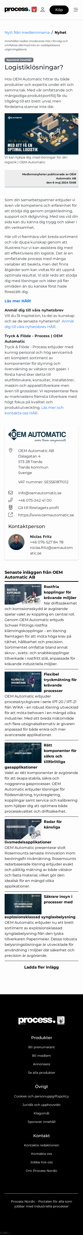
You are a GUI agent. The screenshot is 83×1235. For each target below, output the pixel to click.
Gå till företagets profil (38, 508)
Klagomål (41, 1113)
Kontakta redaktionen (41, 1145)
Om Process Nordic (41, 1171)
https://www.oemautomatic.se (46, 515)
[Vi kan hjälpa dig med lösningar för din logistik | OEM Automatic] (41, 134)
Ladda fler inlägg (41, 967)
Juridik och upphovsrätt (41, 1105)
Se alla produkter (41, 1073)
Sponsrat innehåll (42, 1122)
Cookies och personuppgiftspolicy (41, 1096)
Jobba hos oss (41, 1162)
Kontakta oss (41, 1154)
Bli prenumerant (41, 1047)
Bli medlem (41, 1056)
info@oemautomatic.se (40, 493)
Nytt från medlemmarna (27, 32)
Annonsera (41, 1064)
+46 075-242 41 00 (35, 500)
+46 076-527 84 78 (46, 542)
